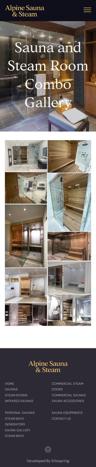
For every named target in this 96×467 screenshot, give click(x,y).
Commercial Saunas (69, 395)
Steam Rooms (16, 395)
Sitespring (60, 460)
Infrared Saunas (19, 401)
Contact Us (61, 419)
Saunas (11, 389)
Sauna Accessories (68, 401)
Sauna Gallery (17, 430)
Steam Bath (14, 436)
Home (9, 384)
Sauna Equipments (67, 413)
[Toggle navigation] (87, 11)
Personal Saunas (20, 413)
